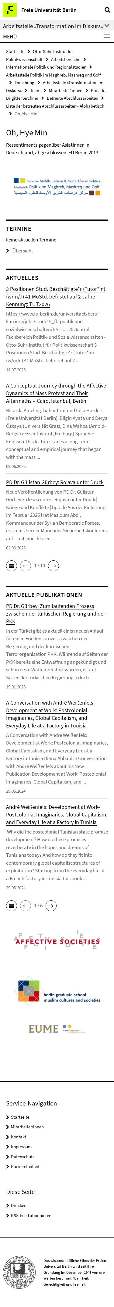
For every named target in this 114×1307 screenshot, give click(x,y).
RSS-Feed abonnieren (31, 1215)
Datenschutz (22, 1156)
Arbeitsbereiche (65, 59)
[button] (11, 566)
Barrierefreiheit (25, 1166)
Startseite (15, 51)
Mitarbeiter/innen (27, 1127)
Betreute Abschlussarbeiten (72, 98)
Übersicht (22, 250)
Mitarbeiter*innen (65, 90)
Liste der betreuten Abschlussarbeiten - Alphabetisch (55, 106)
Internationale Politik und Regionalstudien (46, 67)
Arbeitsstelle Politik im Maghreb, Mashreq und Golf (53, 75)
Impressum (21, 1146)
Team (35, 90)
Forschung (24, 82)
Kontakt (18, 1137)
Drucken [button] (18, 1205)
